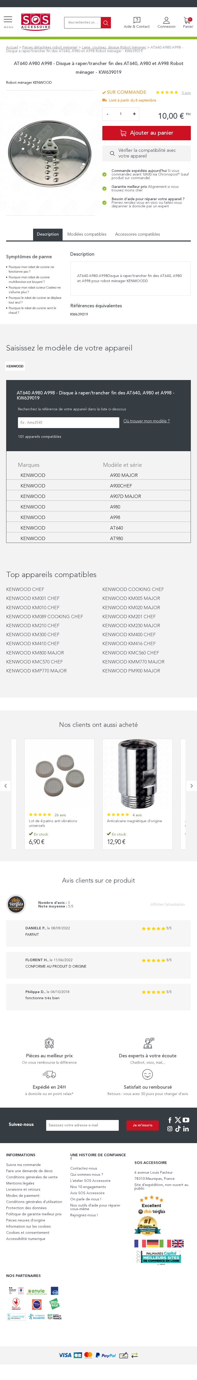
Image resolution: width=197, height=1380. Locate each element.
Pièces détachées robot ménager (49, 47)
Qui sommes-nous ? (86, 1175)
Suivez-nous (21, 1125)
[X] (178, 1123)
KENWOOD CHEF (25, 589)
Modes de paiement (23, 1196)
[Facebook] (169, 1123)
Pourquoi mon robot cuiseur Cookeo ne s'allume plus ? (35, 290)
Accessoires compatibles (137, 235)
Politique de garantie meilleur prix (34, 1214)
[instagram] (169, 1132)
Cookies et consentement (28, 1233)
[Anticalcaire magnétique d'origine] (137, 774)
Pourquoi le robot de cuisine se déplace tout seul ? (35, 300)
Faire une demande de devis (29, 1171)
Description (48, 235)
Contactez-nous (83, 1168)
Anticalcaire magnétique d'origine (134, 821)
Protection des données (26, 1208)
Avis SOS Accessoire (87, 1193)
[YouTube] (186, 1123)
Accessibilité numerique (25, 1239)
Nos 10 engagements (88, 1187)
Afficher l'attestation (168, 904)
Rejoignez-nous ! (84, 1215)
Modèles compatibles (86, 235)
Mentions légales (20, 1183)
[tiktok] (178, 1132)
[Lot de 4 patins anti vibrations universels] (59, 774)
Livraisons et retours (23, 1189)
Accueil (12, 47)
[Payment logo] (98, 1355)
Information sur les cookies (28, 1226)
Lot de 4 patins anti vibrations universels (53, 823)
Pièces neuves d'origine (25, 1220)
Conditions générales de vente (32, 1177)
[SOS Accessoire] (35, 23)
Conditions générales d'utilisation (34, 1202)
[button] (5, 786)
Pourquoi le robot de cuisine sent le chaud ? (32, 310)
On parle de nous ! (85, 1199)
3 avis (186, 93)
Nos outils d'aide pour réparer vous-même (95, 1207)
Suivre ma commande (23, 1165)
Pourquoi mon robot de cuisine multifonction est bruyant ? (29, 280)
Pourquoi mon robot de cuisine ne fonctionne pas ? (31, 269)
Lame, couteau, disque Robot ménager (114, 47)
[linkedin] (186, 1132)
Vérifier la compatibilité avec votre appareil (147, 153)
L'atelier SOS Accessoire (90, 1181)
